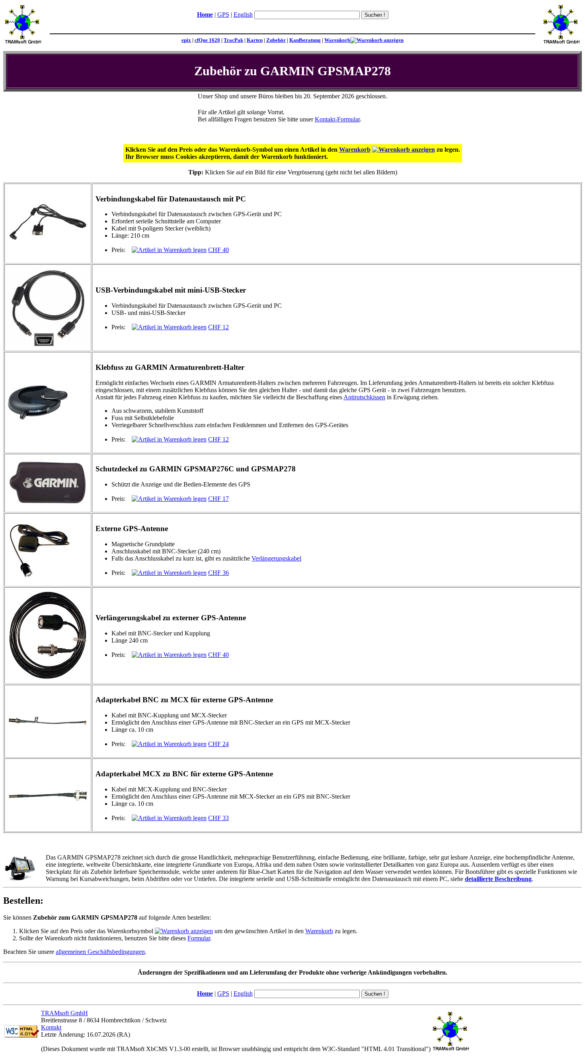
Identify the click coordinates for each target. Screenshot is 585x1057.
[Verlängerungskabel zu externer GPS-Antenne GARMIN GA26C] (48, 678)
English (243, 14)
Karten (255, 40)
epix (186, 40)
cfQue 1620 (207, 40)
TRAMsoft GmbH (64, 1013)
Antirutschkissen (364, 397)
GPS (223, 14)
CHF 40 (218, 249)
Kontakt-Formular (337, 119)
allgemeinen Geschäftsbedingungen (100, 951)
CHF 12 (218, 327)
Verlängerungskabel (276, 558)
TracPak (233, 40)
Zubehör (276, 40)
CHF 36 (218, 572)
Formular (198, 938)
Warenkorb (337, 40)
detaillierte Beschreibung (498, 878)
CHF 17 (218, 498)
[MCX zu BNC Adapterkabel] (48, 798)
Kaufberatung (305, 40)
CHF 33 (218, 818)
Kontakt (51, 1027)
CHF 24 (218, 743)
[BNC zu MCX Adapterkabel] (48, 723)
